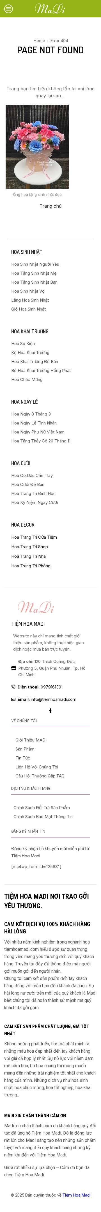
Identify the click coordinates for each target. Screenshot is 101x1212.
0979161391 (40, 687)
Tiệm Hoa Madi (76, 1195)
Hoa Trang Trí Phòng (30, 565)
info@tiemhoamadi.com (46, 699)
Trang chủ (50, 206)
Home (39, 40)
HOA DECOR (23, 525)
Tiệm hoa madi (28, 623)
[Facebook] (50, 710)
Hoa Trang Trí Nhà (28, 556)
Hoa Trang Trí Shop (29, 546)
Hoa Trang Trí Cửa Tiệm (34, 537)
